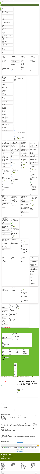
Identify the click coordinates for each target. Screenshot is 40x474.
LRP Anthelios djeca (32, 146)
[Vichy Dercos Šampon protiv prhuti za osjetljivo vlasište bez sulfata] (3, 187)
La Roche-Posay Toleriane (33, 159)
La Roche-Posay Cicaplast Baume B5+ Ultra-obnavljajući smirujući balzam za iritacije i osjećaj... (35, 188)
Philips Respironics (18, 350)
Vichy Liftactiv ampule (5, 158)
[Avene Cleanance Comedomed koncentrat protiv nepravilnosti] (21, 158)
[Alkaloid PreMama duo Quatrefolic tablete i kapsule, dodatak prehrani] (12, 234)
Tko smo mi (2, 463)
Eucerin (3, 349)
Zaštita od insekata (4, 123)
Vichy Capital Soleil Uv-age (5, 143)
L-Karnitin (31, 276)
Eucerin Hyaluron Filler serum (15, 149)
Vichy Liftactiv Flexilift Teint (5, 163)
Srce (2, 29)
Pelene (12, 203)
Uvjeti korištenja (23, 467)
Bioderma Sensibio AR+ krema (21, 137)
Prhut (21, 58)
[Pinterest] (19, 398)
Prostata (3, 52)
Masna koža (3, 84)
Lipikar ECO (31, 153)
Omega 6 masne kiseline (33, 260)
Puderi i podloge (4, 89)
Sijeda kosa (3, 109)
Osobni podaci (13, 463)
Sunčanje (32, 56)
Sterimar (24, 352)
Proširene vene (4, 31)
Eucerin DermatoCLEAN (14, 146)
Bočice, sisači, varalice (14, 199)
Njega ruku (12, 60)
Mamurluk (3, 18)
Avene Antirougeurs (23, 142)
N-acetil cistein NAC (32, 283)
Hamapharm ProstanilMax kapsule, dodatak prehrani (25, 249)
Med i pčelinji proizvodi (34, 269)
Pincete (3, 128)
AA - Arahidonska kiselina (33, 264)
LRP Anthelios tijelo (32, 143)
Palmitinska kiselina (32, 268)
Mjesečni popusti (6, 0)
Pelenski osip (3, 199)
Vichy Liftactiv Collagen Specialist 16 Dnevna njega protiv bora (7, 179)
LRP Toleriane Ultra (32, 160)
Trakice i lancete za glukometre (6, 24)
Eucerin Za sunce (3, 404)
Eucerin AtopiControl (14, 145)
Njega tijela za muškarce (5, 247)
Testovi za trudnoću (4, 310)
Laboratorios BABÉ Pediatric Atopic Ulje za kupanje (35, 209)
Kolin (21, 258)
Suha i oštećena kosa (23, 59)
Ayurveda (13, 291)
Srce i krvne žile (4, 28)
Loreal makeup (4, 94)
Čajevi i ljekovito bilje (14, 287)
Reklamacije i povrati (23, 466)
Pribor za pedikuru (13, 59)
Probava (3, 38)
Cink (11, 258)
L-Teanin (31, 280)
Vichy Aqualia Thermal (5, 154)
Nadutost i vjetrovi (4, 41)
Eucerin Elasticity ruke (14, 153)
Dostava (15, 365)
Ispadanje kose (23, 57)
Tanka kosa (22, 67)
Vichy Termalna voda (4, 152)
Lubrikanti (3, 231)
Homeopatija (13, 290)
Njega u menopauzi (23, 203)
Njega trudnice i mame (23, 198)
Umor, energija (4, 16)
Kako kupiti (22, 463)
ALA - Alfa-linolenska (32, 258)
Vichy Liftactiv (3, 156)
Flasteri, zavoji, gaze (4, 311)
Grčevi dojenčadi (4, 206)
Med (30, 270)
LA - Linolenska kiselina (33, 265)
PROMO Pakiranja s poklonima (6, 335)
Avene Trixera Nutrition (24, 153)
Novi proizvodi (3, 465)
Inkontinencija (3, 319)
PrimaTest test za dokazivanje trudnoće (12, 310)
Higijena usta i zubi (4, 49)
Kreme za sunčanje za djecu (33, 57)
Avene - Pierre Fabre (4, 350)
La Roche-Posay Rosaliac (33, 157)
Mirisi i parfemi (4, 92)
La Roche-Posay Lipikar (33, 151)
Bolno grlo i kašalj (4, 9)
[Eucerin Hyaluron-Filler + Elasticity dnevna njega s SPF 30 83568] (12, 180)
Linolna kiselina (32, 263)
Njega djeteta (3, 197)
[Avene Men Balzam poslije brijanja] (21, 245)
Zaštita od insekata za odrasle (6, 125)
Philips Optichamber (4, 323)
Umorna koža (3, 83)
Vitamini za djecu (4, 261)
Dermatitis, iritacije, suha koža (15, 63)
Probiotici (3, 42)
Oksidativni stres (4, 17)
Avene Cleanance (23, 145)
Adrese (12, 465)
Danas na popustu (4, 333)
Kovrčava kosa (22, 66)
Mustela (24, 349)
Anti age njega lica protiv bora (6, 78)
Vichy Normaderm (4, 150)
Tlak (2, 30)
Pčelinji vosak (31, 273)
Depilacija (12, 62)
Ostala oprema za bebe (14, 204)
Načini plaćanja (23, 465)
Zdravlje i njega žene (24, 196)
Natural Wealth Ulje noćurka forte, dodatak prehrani (16, 229)
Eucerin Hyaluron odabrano (14, 150)
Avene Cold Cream (23, 143)
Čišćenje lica (3, 57)
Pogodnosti (3, 334)
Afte (2, 47)
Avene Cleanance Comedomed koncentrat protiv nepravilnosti (7, 344)
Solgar (10, 352)
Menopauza (3, 21)
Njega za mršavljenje (23, 206)
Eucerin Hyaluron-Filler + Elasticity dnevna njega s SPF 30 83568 (16, 180)
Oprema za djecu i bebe (15, 196)
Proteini (31, 284)
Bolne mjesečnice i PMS (5, 224)
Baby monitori (13, 202)
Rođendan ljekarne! (13, 0)
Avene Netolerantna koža (24, 149)
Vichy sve (3, 165)
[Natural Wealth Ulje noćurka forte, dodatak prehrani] (12, 229)
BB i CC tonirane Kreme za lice (6, 62)
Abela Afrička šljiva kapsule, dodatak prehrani (25, 252)
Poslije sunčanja (4, 118)
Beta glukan (22, 261)
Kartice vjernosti (4, 338)
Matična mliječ (32, 271)
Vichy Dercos (3, 145)
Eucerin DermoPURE (13, 147)
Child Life (24, 350)
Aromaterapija (4, 287)
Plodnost (22, 213)
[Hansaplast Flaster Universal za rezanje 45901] (9, 315)
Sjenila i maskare (4, 90)
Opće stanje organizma (5, 14)
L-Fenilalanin (31, 275)
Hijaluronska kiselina (23, 257)
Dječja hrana (3, 202)
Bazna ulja (3, 288)
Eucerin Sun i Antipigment (4, 407)
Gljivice (3, 45)
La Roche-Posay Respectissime (34, 156)
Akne (21, 69)
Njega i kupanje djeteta (5, 198)
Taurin (31, 282)
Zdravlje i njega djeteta (5, 196)
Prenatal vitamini (23, 200)
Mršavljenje (3, 25)
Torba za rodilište (14, 205)
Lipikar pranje (32, 152)
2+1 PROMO (3, 336)
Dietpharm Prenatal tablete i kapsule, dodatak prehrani (15, 225)
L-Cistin (31, 279)
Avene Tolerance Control (24, 152)
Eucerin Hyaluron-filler (14, 148)
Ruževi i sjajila (3, 91)
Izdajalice (3, 325)
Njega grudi (12, 65)
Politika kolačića (23, 468)
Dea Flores (24, 351)
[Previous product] (38, 376)
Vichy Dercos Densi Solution (5, 148)
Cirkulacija (3, 33)
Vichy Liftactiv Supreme (5, 159)
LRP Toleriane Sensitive (33, 161)
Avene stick (22, 148)
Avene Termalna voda (25, 166)
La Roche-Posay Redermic (33, 155)
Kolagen (22, 260)
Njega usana (3, 59)
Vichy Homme (3, 153)
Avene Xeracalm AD (23, 155)
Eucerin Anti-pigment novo (14, 142)
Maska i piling (3, 61)
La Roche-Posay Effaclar (33, 149)
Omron (17, 349)
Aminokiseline (31, 274)
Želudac (3, 39)
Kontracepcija (22, 212)
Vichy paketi (3, 166)
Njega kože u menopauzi (5, 23)
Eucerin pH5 (12, 157)
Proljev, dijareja (4, 40)
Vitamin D (3, 258)
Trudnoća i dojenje (23, 197)
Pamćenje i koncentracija (5, 12)
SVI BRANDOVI (25, 353)
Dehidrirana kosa (4, 113)
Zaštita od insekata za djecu (5, 124)
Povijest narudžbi (13, 464)
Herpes (3, 48)
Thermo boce (3, 324)
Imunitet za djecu (4, 7)
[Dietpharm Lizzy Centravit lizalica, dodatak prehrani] (31, 204)
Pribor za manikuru (13, 61)
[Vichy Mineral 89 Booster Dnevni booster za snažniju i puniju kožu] (3, 171)
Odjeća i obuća (4, 316)
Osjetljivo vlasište (23, 61)
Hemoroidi (3, 32)
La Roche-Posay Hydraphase (34, 150)
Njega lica (3, 56)
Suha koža (3, 86)
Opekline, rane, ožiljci (4, 44)
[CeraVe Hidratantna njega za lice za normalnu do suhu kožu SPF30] (15, 78)
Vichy (2, 352)
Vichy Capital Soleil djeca (5, 142)
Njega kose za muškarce (14, 243)
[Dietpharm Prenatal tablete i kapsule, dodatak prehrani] (12, 225)
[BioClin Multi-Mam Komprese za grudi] (12, 220)
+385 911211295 (33, 466)
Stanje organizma (4, 11)
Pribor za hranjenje (13, 200)
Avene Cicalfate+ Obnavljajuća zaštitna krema (25, 163)
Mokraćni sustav (4, 53)
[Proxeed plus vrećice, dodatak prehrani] (21, 240)
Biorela (10, 351)
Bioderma (3, 351)
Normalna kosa (22, 60)
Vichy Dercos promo (4, 147)
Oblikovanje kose (23, 62)
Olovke (3, 93)
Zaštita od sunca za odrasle (33, 58)
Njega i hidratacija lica (4, 58)
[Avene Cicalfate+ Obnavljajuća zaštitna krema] (21, 163)
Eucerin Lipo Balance (14, 158)
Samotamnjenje (32, 60)
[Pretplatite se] (12, 456)
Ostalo (3, 129)
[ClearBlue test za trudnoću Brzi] (9, 306)
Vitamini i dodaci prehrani (24, 211)
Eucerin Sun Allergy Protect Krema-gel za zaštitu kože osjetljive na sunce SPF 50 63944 (16, 170)
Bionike (3, 354)
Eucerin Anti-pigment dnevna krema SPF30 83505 (16, 162)
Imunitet (3, 8)
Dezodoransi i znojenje (5, 101)
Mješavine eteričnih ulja (5, 290)
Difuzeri (3, 291)
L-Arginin (31, 277)
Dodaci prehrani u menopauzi (6, 22)
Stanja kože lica (4, 82)
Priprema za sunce (32, 59)
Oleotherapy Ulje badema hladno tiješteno (25, 292)
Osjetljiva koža (32, 69)
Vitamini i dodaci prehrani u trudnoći (24, 215)
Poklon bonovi (3, 468)
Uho (2, 10)
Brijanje (3, 245)
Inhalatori (3, 308)
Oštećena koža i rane (4, 87)
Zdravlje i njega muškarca (5, 239)
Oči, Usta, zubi (4, 46)
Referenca (18, 389)
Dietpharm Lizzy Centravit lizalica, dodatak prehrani (34, 204)
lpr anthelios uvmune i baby (33, 145)
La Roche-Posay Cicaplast (33, 147)
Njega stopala (3, 97)
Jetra (2, 51)
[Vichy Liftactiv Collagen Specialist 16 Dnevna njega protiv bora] (3, 179)
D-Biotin (31, 278)
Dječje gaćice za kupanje (33, 62)
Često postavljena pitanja (15, 375)
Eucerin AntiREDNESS (14, 143)
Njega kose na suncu (32, 61)
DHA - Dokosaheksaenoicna (33, 257)
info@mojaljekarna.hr (34, 467)
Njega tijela (13, 56)
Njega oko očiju (4, 60)
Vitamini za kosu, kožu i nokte (6, 37)
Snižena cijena (3, 464)
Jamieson (10, 354)
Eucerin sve (2, 405)
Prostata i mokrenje (4, 240)
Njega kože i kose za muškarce (14, 239)
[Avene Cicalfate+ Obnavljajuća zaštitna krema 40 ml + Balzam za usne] (13, 337)
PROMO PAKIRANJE (4, 337)
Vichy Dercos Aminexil (5, 146)
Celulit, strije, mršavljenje (14, 57)
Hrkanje (3, 26)
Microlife (17, 351)
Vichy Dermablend (4, 155)
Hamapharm (17, 352)
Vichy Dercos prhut (4, 149)
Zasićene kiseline (32, 267)
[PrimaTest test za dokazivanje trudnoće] (9, 310)
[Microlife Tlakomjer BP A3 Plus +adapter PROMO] (9, 320)
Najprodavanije (3, 466)
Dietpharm (10, 349)
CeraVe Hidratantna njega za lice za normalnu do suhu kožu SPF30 (21, 78)
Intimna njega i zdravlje (23, 208)
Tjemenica (3, 207)
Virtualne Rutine (15, 333)
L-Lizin (31, 281)
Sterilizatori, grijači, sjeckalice (15, 201)
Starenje (3, 69)
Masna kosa (3, 106)
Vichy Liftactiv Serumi (4, 160)
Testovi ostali (3, 317)
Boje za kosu (22, 63)
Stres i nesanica (4, 15)
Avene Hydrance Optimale (24, 150)
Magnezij (12, 257)
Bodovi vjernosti (3, 467)
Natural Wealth (11, 350)
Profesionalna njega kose (5, 130)
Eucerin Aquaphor (13, 144)
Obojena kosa (22, 64)
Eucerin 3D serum (13, 152)
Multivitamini (3, 260)
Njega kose (22, 56)
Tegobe (3, 19)
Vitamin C (3, 257)
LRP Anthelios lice (32, 142)
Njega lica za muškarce (5, 81)
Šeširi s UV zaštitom (4, 121)
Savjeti (9, 0)
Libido (2, 235)
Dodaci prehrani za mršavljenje (25, 207)
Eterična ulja (3, 289)
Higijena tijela (13, 64)
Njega (21, 210)
